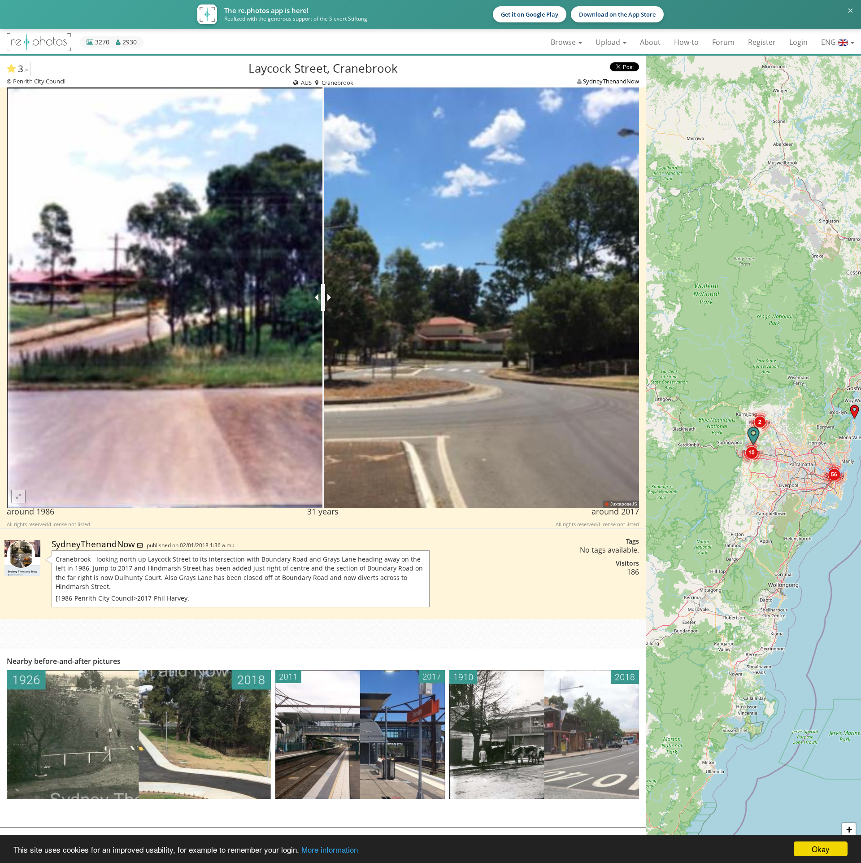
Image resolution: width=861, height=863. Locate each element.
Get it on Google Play (529, 14)
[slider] (323, 297)
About (650, 42)
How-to (686, 42)
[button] (854, 411)
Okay (821, 848)
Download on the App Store (617, 14)
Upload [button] (609, 42)
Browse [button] (564, 42)
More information (329, 849)
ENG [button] (829, 42)
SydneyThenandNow (611, 81)
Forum (723, 42)
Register (762, 42)
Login (798, 42)
